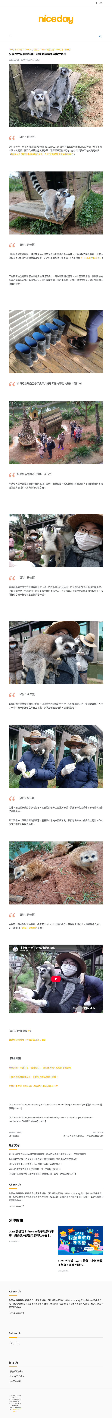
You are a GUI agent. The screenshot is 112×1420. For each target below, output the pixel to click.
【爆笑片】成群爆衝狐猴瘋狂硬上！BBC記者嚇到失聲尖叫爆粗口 (42, 154)
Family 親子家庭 (15, 49)
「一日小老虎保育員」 (91, 258)
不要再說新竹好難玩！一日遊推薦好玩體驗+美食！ (33, 1077)
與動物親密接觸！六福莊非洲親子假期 (27, 1040)
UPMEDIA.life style (31, 60)
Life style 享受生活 (31, 49)
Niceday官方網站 (16, 1376)
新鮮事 (68, 49)
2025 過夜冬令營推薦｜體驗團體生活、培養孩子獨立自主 (35, 1169)
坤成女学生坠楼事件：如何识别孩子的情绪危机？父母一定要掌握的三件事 (42, 1173)
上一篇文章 (14, 1135)
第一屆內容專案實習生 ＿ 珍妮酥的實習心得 (83, 1135)
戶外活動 (60, 49)
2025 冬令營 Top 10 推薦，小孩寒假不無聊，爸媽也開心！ (35, 1164)
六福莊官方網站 (29, 928)
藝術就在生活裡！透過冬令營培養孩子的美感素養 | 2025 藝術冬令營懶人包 (43, 1159)
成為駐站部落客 (16, 1371)
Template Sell (16, 1410)
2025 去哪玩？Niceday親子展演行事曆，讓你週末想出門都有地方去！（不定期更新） (48, 1154)
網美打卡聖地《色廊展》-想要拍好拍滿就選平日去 (33, 1086)
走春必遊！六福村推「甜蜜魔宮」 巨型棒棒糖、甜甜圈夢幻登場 (40, 1067)
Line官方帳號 (15, 1381)
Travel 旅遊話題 (47, 49)
